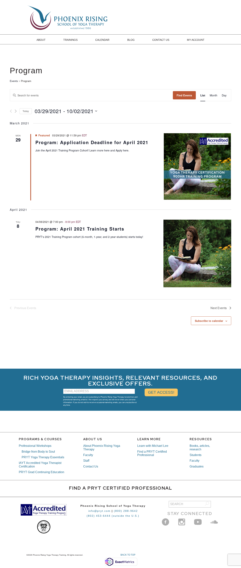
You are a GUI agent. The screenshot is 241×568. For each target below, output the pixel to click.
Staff (86, 460)
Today (26, 111)
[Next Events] (16, 111)
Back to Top (127, 555)
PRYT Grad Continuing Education (41, 472)
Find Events (184, 95)
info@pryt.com (99, 510)
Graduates (197, 466)
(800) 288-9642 (126, 510)
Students (195, 455)
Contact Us (160, 39)
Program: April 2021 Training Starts (79, 228)
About (41, 39)
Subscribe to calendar (209, 321)
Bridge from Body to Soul (38, 451)
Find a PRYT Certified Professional (152, 453)
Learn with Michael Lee (152, 445)
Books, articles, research (200, 447)
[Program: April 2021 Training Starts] (197, 253)
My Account (195, 39)
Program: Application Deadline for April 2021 (91, 142)
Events (14, 80)
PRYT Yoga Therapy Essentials (43, 457)
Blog (131, 39)
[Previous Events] (11, 111)
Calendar (102, 39)
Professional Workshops (35, 445)
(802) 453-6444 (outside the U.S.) (113, 515)
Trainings (70, 39)
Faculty (88, 455)
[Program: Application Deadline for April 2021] (197, 166)
